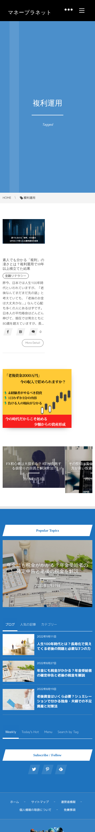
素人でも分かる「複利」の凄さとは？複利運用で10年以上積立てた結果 (23, 264)
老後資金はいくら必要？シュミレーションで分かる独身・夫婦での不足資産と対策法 (64, 701)
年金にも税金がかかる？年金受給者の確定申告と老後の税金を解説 (64, 673)
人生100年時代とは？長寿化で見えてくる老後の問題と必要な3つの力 (64, 646)
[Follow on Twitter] (34, 769)
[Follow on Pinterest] (47, 769)
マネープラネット (30, 12)
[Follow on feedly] (61, 769)
